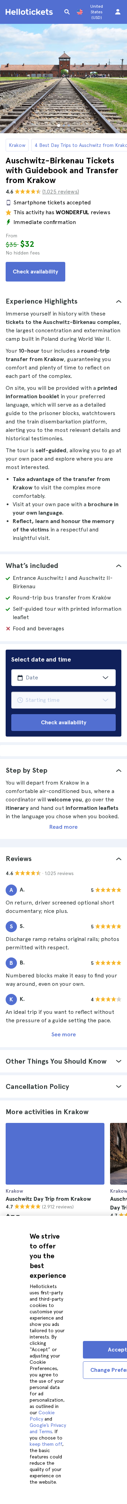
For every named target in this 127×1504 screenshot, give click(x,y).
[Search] (67, 12)
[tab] (63, 301)
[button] (63, 301)
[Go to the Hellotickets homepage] (30, 12)
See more (64, 1034)
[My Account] (117, 12)
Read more (63, 827)
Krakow (17, 145)
